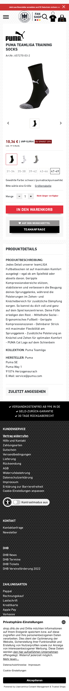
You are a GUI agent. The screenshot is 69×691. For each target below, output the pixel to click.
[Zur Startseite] (29, 16)
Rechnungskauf (13, 596)
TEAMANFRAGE (34, 229)
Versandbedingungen (17, 454)
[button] (6, 17)
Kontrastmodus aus (34, 502)
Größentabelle (43, 185)
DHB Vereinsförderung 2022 (21, 568)
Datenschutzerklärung (18, 477)
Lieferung (9, 459)
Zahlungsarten (12, 445)
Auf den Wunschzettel (36, 223)
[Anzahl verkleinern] (19, 196)
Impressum (10, 482)
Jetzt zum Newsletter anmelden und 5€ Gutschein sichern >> (34, 7)
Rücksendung (12, 463)
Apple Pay (9, 609)
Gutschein (9, 449)
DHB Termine (12, 559)
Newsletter (10, 532)
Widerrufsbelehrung (16, 472)
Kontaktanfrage (13, 527)
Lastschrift (10, 600)
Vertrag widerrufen (15, 435)
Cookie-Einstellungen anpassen (23, 490)
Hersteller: (15, 357)
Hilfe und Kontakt (14, 440)
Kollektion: (15, 350)
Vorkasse (9, 614)
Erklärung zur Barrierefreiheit (23, 486)
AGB (6, 468)
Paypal (7, 591)
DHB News (10, 555)
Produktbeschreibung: (24, 260)
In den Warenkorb (34, 209)
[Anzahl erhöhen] (31, 196)
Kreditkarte (10, 605)
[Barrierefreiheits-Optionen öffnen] (7, 502)
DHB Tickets (11, 564)
